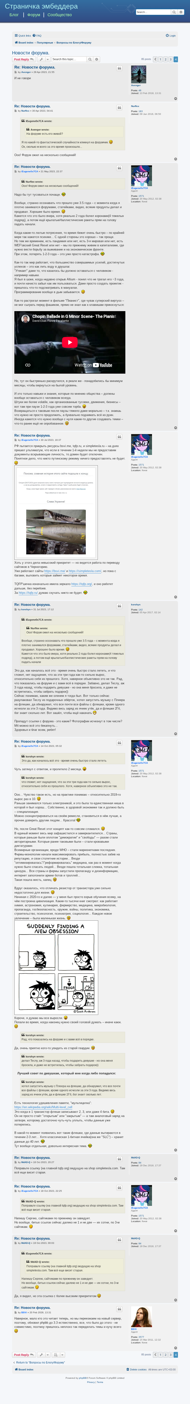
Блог (14, 15)
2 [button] (165, 59)
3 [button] (170, 59)
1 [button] (160, 59)
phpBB (82, 1378)
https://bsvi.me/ (54, 571)
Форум (33, 15)
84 (140, 1162)
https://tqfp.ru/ (28, 592)
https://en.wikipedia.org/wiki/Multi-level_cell (43, 1107)
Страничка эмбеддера (41, 6)
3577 (141, 1337)
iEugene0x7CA (139, 188)
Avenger (136, 85)
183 (141, 111)
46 (140, 90)
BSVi (134, 1329)
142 (141, 609)
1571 (141, 196)
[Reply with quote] (119, 68)
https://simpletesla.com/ (85, 571)
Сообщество (60, 15)
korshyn (135, 604)
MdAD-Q (135, 1157)
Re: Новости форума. (34, 67)
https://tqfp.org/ (81, 584)
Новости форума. (31, 52)
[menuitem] (36, 35)
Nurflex (135, 106)
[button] (155, 59)
